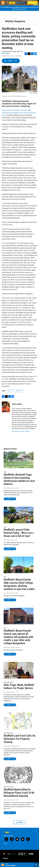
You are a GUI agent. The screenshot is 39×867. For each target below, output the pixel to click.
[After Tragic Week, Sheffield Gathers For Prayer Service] (19, 670)
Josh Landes (5, 53)
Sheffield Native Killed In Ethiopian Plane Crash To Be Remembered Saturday (19, 792)
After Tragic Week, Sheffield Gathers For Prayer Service (19, 686)
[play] (3, 865)
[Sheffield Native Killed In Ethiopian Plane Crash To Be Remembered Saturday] (19, 775)
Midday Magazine (15, 21)
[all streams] (36, 864)
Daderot (30, 93)
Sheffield (18, 390)
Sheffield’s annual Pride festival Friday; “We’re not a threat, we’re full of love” (19, 533)
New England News (8, 682)
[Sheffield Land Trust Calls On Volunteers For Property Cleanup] (19, 721)
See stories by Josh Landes (21, 431)
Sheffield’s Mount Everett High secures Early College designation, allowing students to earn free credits (19, 584)
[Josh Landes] (6, 406)
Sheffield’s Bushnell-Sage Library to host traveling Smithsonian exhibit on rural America (19, 479)
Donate (33, 3)
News (9, 390)
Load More (19, 822)
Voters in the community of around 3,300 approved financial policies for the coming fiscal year (19, 112)
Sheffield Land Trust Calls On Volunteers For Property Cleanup (19, 739)
